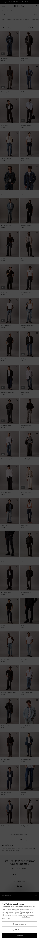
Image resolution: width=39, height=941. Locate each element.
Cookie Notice (26, 917)
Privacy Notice (6, 919)
